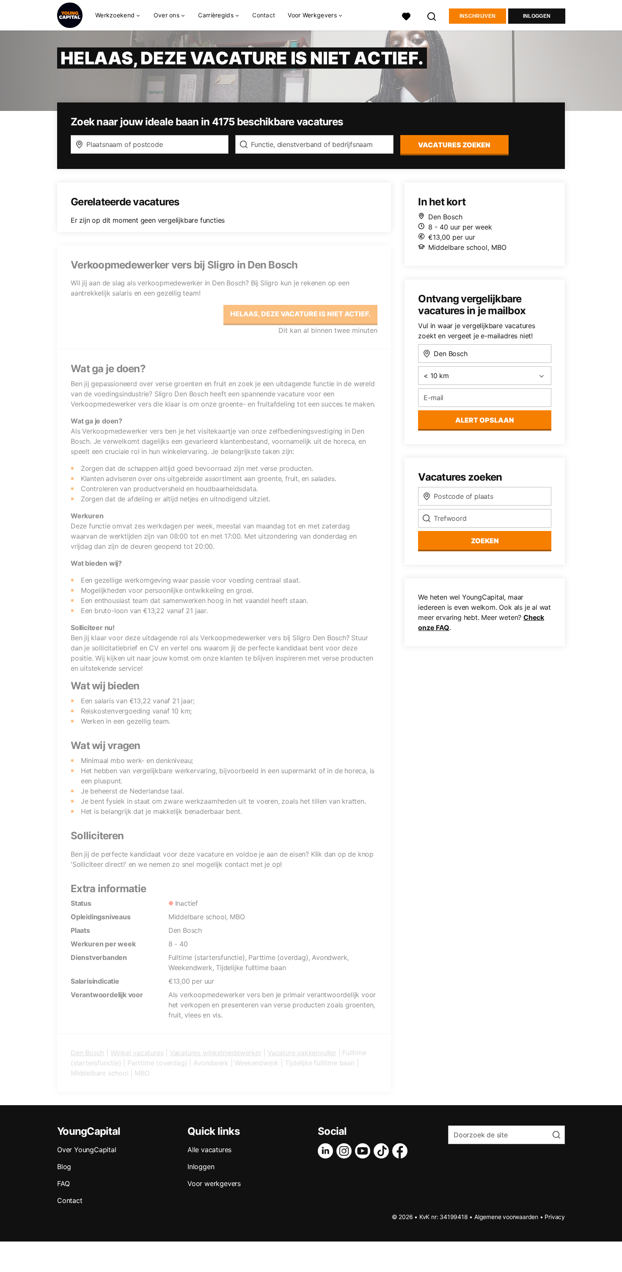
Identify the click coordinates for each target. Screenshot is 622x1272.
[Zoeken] (432, 15)
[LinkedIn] (327, 1151)
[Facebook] (401, 1151)
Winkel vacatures (137, 1052)
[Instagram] (345, 1151)
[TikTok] (383, 1151)
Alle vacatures (209, 1149)
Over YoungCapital (86, 1149)
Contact (263, 15)
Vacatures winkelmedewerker (215, 1052)
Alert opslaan (484, 420)
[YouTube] (364, 1151)
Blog (64, 1166)
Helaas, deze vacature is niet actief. (300, 314)
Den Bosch (87, 1052)
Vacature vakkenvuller (301, 1052)
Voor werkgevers (214, 1183)
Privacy (555, 1216)
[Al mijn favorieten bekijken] (406, 15)
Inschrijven (477, 16)
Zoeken (485, 540)
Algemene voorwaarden (506, 1216)
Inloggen (536, 16)
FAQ (63, 1183)
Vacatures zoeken (454, 145)
